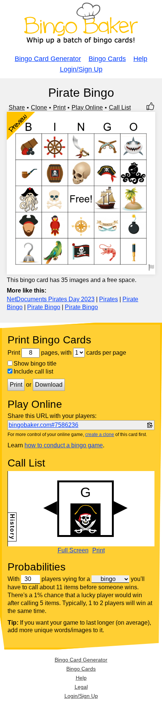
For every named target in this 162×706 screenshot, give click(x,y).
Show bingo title (35, 363)
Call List (120, 107)
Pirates (108, 299)
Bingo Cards (107, 59)
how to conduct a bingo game (63, 445)
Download (49, 384)
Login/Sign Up (81, 69)
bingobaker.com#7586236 (43, 425)
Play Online (87, 107)
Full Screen (73, 550)
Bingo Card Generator (48, 59)
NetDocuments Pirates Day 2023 (51, 299)
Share (17, 107)
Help (140, 59)
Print (59, 107)
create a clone (99, 434)
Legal (81, 686)
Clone (39, 107)
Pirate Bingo (43, 307)
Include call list (33, 371)
